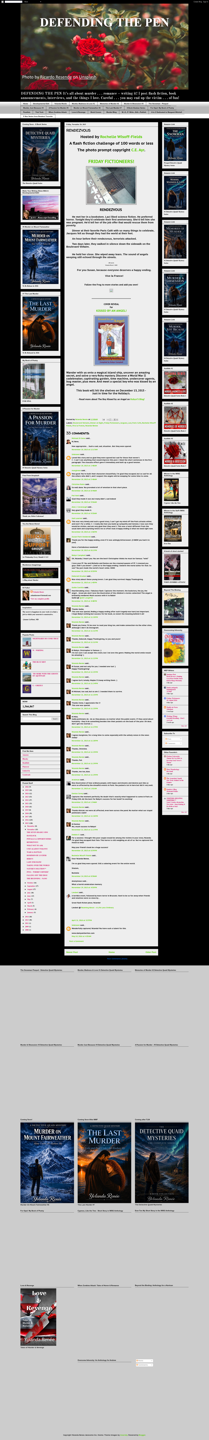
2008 (27, 930)
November (31, 829)
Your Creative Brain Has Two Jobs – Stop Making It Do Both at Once (176, 804)
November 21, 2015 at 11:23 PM (85, 672)
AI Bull (169, 691)
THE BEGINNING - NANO (37, 878)
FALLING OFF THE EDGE (37, 875)
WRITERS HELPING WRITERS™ (175, 799)
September (31, 886)
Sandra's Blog (172, 789)
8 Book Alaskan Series (136, 108)
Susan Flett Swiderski (81, 537)
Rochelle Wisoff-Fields (121, 136)
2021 (27, 803)
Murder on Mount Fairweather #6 (87, 108)
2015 (27, 823)
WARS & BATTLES (34, 852)
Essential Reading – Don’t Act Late (175, 719)
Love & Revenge (78, 112)
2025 (27, 790)
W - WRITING (38, 650)
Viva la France (78, 426)
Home (25, 104)
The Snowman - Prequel (158, 104)
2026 (27, 787)
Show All (184, 726)
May (29, 899)
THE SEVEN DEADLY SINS (37, 832)
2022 (27, 800)
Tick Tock (39, 112)
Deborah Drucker (79, 576)
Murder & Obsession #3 (133, 104)
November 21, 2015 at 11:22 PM (85, 658)
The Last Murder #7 (114, 108)
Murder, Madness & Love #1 (83, 104)
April (29, 902)
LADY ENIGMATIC (34, 862)
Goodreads (26, 774)
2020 (27, 806)
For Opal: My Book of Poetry (162, 108)
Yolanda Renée (60, 104)
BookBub (25, 763)
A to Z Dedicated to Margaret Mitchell (166, 112)
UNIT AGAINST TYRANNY (37, 849)
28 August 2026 (172, 700)
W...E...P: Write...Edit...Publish (134, 112)
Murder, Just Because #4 (33, 108)
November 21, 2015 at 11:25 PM (85, 695)
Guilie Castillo (78, 587)
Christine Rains (78, 484)
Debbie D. (76, 835)
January (30, 912)
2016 (27, 820)
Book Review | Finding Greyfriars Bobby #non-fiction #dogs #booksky (175, 678)
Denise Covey (78, 793)
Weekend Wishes (172, 791)
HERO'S (30, 858)
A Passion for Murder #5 (58, 108)
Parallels (26, 112)
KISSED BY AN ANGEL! (111, 311)
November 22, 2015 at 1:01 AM (84, 788)
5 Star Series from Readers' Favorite (38, 116)
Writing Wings (172, 716)
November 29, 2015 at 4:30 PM (84, 887)
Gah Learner (77, 518)
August (30, 889)
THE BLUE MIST (39, 662)
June (29, 896)
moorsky (123, 1435)
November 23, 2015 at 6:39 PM (84, 850)
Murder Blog (111, 112)
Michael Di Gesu (78, 438)
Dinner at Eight (96, 423)
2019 (27, 810)
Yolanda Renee (91, 426)
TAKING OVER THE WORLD (38, 865)
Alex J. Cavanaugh (79, 507)
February (30, 909)
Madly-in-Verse (172, 707)
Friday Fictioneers (111, 423)
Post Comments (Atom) (117, 959)
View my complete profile (40, 598)
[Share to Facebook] (115, 419)
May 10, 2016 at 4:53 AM (81, 936)
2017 (27, 816)
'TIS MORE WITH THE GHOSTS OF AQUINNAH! (45, 674)
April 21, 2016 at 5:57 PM (82, 920)
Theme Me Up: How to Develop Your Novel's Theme (174, 760)
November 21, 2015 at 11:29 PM (85, 752)
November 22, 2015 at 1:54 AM (84, 802)
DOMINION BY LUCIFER (36, 855)
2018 (27, 813)
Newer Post (72, 952)
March (30, 906)
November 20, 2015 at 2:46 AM (84, 466)
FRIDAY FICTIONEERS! (111, 161)
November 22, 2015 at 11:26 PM (85, 816)
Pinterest (25, 766)
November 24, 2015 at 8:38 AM (84, 876)
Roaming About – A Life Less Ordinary (97, 908)
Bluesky (25, 759)
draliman (76, 780)
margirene (76, 470)
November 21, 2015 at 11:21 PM (85, 631)
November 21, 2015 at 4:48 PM (84, 601)
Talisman (170, 709)
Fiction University (173, 756)
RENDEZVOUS (32, 842)
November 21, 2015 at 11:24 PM (85, 683)
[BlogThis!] (110, 419)
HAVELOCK (31, 835)
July (29, 892)
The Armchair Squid (174, 778)
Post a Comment (76, 941)
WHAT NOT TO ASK (35, 845)
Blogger (142, 1435)
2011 (27, 923)
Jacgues (123, 423)
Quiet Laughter (86, 598)
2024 (27, 793)
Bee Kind (170, 771)
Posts (169, 739)
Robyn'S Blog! (137, 399)
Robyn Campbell (79, 555)
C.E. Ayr (137, 149)
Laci (129, 423)
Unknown (76, 454)
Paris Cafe (136, 423)
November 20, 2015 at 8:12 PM (84, 550)
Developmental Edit (41, 104)
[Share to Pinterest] (117, 419)
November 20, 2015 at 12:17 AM (85, 449)
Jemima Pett (171, 674)
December (31, 826)
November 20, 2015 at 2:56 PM (84, 532)
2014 (27, 916)
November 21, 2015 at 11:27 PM (85, 727)
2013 (27, 920)
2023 (27, 796)
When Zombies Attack (58, 112)
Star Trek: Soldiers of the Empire (175, 781)
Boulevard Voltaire (81, 423)
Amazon (25, 755)
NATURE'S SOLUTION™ (36, 868)
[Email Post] (103, 419)
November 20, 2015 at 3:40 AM (84, 479)
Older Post (151, 952)
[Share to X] (112, 419)
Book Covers (96, 112)
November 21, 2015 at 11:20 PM (85, 617)
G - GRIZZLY (38, 685)
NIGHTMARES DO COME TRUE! (46, 638)
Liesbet (75, 892)
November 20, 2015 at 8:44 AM (84, 491)
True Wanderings (173, 769)
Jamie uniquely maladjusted (172, 688)
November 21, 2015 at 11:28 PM (85, 741)
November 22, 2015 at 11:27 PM (85, 830)
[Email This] (108, 419)
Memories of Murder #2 (109, 104)
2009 (27, 926)
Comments (171, 743)
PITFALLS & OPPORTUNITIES (39, 839)
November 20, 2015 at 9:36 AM (84, 502)
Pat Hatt (75, 495)
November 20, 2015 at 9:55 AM (84, 513)
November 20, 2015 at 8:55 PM (84, 571)
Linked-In (26, 770)
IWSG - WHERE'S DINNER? (38, 872)
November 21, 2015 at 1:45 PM (84, 582)
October (30, 882)
